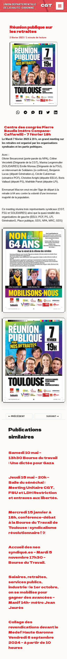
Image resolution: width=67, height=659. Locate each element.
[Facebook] (40, 112)
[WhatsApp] (18, 112)
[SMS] (33, 112)
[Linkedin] (55, 112)
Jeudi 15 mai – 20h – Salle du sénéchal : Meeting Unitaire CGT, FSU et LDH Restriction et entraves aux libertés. (33, 487)
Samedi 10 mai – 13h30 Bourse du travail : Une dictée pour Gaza (32, 457)
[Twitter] (48, 112)
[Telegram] (25, 112)
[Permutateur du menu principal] (60, 6)
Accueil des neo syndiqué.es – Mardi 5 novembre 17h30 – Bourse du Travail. (30, 554)
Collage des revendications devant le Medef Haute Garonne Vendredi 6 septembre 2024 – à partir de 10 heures (33, 634)
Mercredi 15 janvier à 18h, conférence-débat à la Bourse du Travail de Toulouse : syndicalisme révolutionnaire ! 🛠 (33, 522)
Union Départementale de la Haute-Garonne (19, 6)
